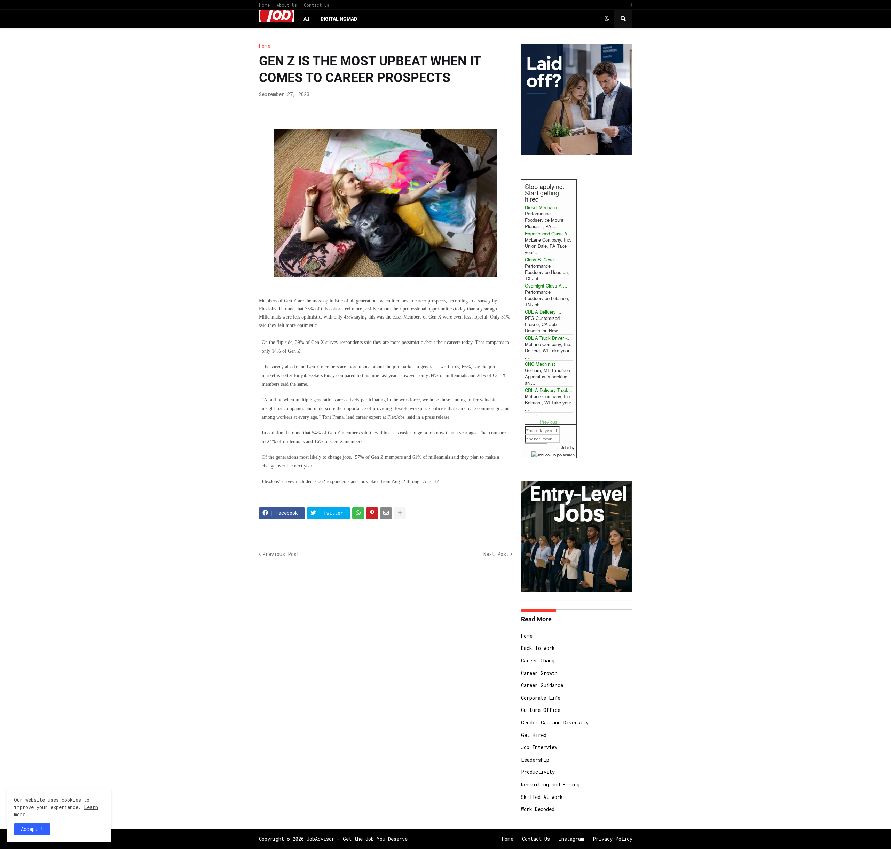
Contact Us (316, 5)
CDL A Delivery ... (543, 311)
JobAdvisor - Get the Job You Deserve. (358, 838)
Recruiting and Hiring (550, 784)
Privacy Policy (612, 838)
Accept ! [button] (32, 829)
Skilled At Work (542, 797)
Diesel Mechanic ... (544, 207)
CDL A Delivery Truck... (549, 390)
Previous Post (280, 554)
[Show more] (400, 513)
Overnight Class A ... (546, 285)
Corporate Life (540, 697)
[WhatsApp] (358, 513)
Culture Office (540, 710)
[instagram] (630, 5)
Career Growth (539, 673)
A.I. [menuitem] (307, 19)
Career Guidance (542, 685)
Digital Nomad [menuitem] (339, 19)
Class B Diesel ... (542, 259)
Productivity (538, 772)
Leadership (535, 759)
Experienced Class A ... (549, 233)
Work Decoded (537, 809)
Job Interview (539, 747)
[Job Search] (553, 453)
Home (264, 5)
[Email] (386, 513)
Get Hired (533, 735)
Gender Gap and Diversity (555, 722)
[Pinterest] (372, 513)
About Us (287, 5)
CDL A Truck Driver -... (548, 338)
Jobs (565, 447)
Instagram (571, 838)
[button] (606, 19)
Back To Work (538, 648)
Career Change (539, 660)
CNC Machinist (540, 364)
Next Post (496, 554)
